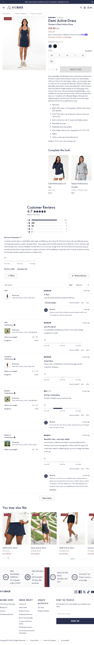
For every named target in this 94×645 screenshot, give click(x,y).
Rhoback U (3, 608)
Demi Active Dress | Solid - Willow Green (24, 451)
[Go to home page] (5, 593)
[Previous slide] (2, 2)
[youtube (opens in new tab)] (92, 593)
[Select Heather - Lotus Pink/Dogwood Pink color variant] (87, 197)
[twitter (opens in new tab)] (84, 593)
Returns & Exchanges (26, 619)
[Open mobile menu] (3, 7)
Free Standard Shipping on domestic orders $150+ (47, 2)
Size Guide (88, 51)
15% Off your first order (7, 605)
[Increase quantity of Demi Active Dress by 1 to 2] (56, 69)
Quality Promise (24, 612)
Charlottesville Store (6, 615)
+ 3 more (73, 199)
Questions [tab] (22, 275)
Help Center (23, 608)
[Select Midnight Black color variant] (77, 197)
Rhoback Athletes (43, 612)
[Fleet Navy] (50, 46)
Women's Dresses (36, 13)
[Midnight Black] (55, 46)
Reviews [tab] (9, 275)
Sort (71, 291)
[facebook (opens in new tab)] (80, 593)
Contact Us (22, 605)
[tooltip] (20, 243)
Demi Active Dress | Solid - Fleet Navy (23, 304)
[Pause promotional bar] (93, 2)
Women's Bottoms (21, 13)
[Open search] (81, 7)
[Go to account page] (84, 7)
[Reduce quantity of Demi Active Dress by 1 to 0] (49, 69)
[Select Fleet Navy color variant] (49, 197)
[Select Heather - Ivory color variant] (85, 197)
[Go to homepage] (15, 7)
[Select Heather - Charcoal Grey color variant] (80, 197)
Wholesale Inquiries (25, 628)
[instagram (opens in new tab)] (75, 593)
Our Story (41, 608)
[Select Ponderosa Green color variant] (52, 197)
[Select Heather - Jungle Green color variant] (82, 197)
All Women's (6, 13)
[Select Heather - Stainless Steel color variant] (72, 197)
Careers (2, 612)
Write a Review (82, 282)
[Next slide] (91, 2)
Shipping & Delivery (25, 615)
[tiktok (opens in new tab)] (88, 593)
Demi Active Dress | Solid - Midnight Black (24, 338)
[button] (19, 67)
